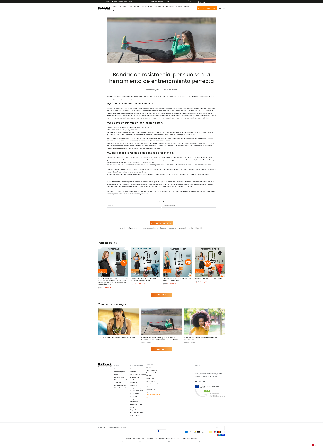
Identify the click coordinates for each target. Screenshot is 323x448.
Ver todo (161, 295)
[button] (220, 8)
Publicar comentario (161, 223)
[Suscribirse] (219, 369)
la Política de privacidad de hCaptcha (170, 228)
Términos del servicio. (195, 228)
